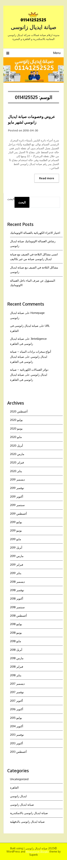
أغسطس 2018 (18, 615)
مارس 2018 (16, 658)
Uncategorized (19, 779)
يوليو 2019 (16, 522)
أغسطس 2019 (18, 513)
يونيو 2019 (16, 530)
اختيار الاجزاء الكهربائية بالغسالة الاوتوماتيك (35, 233)
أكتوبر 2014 (16, 726)
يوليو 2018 (16, 624)
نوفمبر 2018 (17, 590)
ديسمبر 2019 (17, 479)
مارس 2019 (16, 556)
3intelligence (39, 338)
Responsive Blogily (37, 851)
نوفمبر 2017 (17, 692)
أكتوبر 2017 (16, 701)
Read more (46, 178)
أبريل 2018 (16, 650)
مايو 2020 (16, 437)
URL (47, 326)
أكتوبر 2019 (16, 496)
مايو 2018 (15, 641)
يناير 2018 (15, 675)
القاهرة (14, 787)
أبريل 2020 (16, 445)
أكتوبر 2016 (16, 709)
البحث (11, 199)
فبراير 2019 (16, 564)
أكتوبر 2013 (16, 743)
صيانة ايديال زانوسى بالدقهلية (27, 821)
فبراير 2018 (16, 666)
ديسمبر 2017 (17, 683)
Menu (57, 53)
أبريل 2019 (16, 547)
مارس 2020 (17, 454)
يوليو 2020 (16, 420)
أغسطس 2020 (19, 411)
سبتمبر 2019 (17, 505)
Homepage (38, 313)
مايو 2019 (15, 539)
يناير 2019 (15, 573)
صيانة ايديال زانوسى (33, 26)
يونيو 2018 (16, 632)
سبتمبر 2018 (17, 607)
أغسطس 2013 (18, 752)
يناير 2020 (16, 471)
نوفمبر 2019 (17, 488)
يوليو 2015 (16, 718)
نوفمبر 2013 (17, 734)
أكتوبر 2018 (16, 598)
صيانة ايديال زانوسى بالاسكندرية (29, 813)
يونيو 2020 (16, 428)
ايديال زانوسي (18, 796)
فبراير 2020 (17, 462)
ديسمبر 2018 (17, 581)
